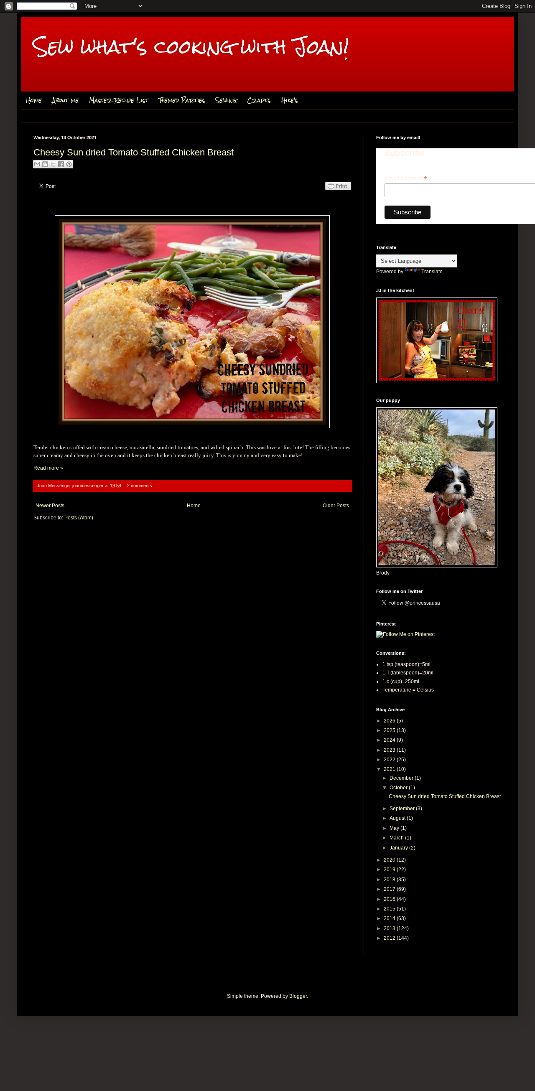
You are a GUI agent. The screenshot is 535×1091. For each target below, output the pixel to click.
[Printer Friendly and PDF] (338, 194)
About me (65, 100)
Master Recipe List (118, 100)
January (399, 848)
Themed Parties (182, 100)
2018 (390, 879)
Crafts (259, 100)
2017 (390, 889)
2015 (390, 909)
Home (34, 100)
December (402, 778)
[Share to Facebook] (61, 164)
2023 (390, 750)
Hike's (289, 100)
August (398, 818)
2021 (390, 769)
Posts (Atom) (78, 518)
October (399, 788)
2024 (390, 740)
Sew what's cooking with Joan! (191, 46)
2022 (390, 760)
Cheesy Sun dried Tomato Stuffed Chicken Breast (133, 152)
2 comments (139, 485)
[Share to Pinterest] (69, 164)
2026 (390, 721)
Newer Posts (50, 506)
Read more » (48, 468)
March (397, 838)
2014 (390, 918)
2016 (390, 899)
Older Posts (336, 506)
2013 (390, 928)
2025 (390, 730)
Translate (432, 272)
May (395, 828)
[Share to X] (53, 164)
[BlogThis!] (45, 164)
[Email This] (37, 164)
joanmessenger (88, 485)
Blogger (298, 996)
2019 (390, 869)
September (403, 808)
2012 (390, 938)
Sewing (226, 100)
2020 (390, 860)
